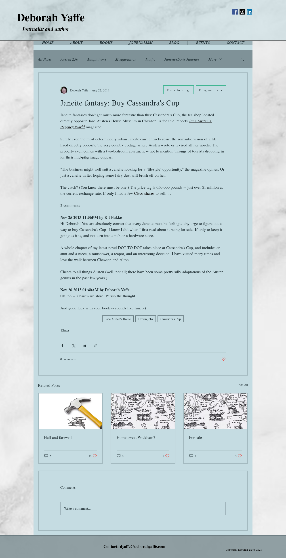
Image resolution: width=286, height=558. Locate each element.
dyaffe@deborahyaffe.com (142, 546)
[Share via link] (95, 345)
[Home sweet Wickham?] (143, 411)
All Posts (45, 59)
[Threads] (242, 12)
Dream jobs (145, 319)
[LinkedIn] (249, 12)
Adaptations (96, 59)
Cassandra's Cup (170, 319)
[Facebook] (235, 12)
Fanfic (150, 59)
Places (65, 330)
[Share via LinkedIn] (84, 345)
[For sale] (215, 411)
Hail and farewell (58, 437)
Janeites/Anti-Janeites (182, 59)
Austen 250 (69, 59)
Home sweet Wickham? (136, 437)
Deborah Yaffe (51, 17)
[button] (242, 59)
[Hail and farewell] (70, 411)
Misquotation (126, 59)
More (212, 59)
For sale (195, 437)
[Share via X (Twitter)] (73, 345)
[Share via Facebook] (62, 345)
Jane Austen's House (118, 319)
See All (243, 385)
